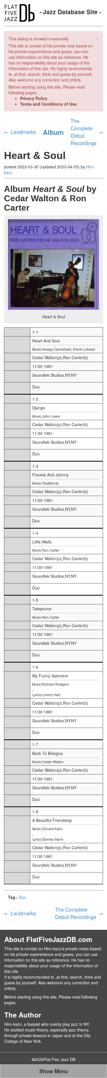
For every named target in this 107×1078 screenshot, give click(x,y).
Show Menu (53, 1071)
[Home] (19, 12)
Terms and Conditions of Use (48, 104)
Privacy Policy (33, 98)
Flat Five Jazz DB (59, 1059)
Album (53, 132)
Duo (22, 897)
